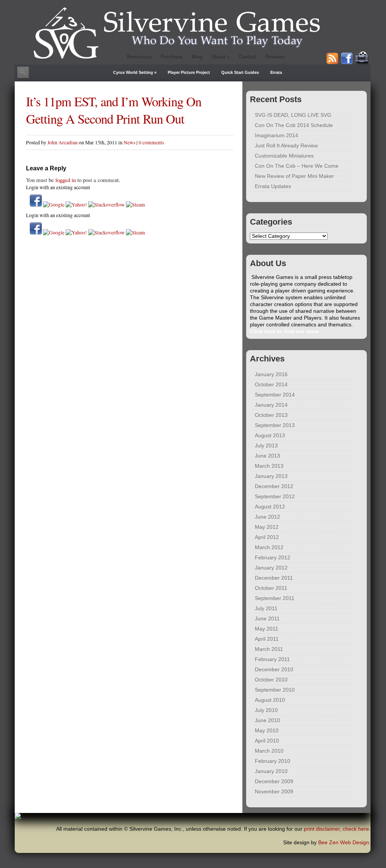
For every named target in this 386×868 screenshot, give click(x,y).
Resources (139, 57)
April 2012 (267, 537)
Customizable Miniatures (284, 156)
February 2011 (272, 659)
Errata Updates (273, 186)
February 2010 (272, 761)
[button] (36, 204)
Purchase (171, 57)
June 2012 (267, 517)
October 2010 (271, 680)
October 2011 (271, 588)
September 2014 (275, 395)
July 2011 (266, 608)
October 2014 (271, 384)
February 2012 (272, 557)
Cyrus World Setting (134, 72)
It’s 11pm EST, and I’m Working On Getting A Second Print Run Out (113, 110)
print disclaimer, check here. (337, 829)
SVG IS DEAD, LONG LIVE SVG (293, 115)
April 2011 (267, 639)
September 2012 (275, 496)
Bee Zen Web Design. (344, 842)
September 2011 (274, 598)
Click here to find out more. (285, 331)
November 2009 (274, 792)
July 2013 (266, 446)
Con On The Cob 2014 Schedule (294, 125)
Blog (196, 57)
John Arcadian (62, 142)
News (129, 142)
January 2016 (271, 374)
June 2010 (267, 720)
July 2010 (266, 710)
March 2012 (269, 547)
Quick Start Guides (240, 72)
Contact (247, 57)
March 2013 (269, 466)
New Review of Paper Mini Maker (294, 176)
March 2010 (269, 751)
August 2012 (270, 507)
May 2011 (266, 629)
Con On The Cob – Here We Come (297, 166)
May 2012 (267, 527)
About (220, 57)
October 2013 (271, 415)
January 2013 (271, 476)
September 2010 (275, 690)
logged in (65, 180)
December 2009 (274, 781)
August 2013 (270, 435)
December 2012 (274, 486)
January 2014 (271, 405)
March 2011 (269, 649)
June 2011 (267, 619)
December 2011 (274, 578)
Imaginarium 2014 (276, 135)
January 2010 (271, 771)
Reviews (275, 57)
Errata (276, 72)
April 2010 (267, 741)
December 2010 (274, 669)
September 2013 (275, 425)
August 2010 (270, 700)
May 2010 (267, 730)
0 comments (151, 142)
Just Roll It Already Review (286, 145)
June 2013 (267, 456)
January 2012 (271, 568)
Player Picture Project (189, 72)
